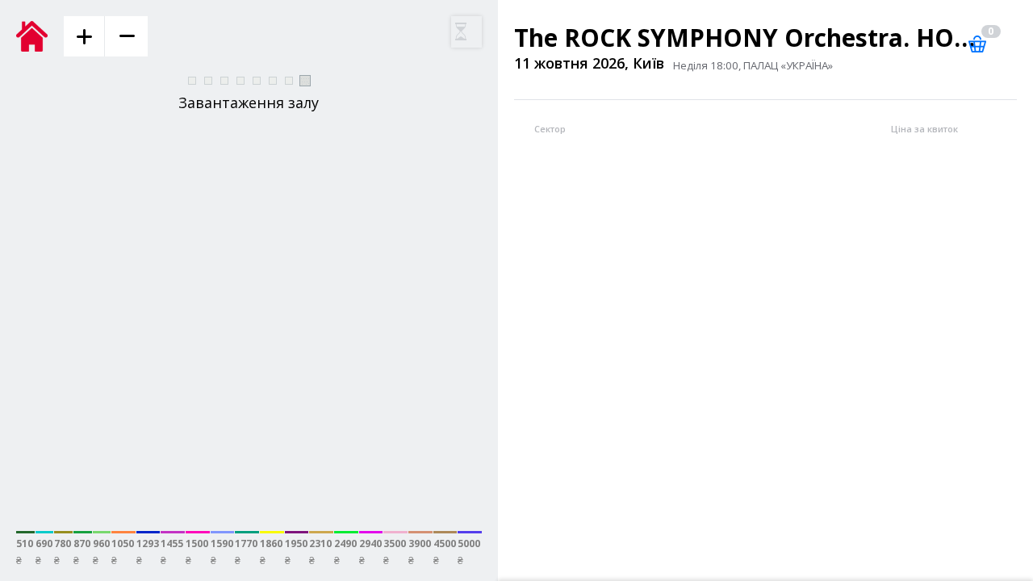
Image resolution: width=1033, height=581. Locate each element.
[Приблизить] (84, 36)
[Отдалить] (126, 36)
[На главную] (40, 36)
